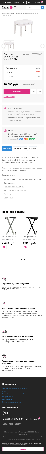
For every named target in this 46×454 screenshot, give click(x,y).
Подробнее (24, 445)
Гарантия (9, 76)
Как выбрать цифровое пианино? (13, 394)
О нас (4, 391)
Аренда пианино (7, 399)
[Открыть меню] (14, 7)
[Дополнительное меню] (3, 2)
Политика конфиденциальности (12, 402)
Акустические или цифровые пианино (14, 388)
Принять (23, 449)
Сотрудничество (7, 396)
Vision (38, 68)
